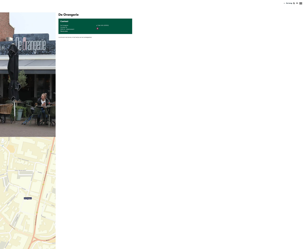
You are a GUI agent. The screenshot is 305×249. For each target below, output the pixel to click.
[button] (28, 199)
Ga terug (289, 3)
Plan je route (64, 31)
